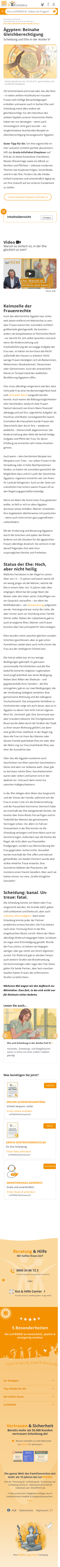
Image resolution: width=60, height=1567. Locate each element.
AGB (14, 1510)
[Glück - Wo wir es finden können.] (51, 1510)
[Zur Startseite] (18, 4)
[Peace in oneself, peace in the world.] (5, 1313)
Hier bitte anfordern (19, 1151)
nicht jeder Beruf (18, 395)
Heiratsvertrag (35, 605)
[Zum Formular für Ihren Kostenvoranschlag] (12, 1137)
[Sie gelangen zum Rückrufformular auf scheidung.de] (12, 1177)
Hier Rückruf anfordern (22, 1191)
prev (5, 1036)
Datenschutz (26, 1510)
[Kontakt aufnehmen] (48, 4)
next (55, 1036)
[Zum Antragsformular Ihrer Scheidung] (12, 1096)
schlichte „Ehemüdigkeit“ (17, 915)
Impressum (42, 1510)
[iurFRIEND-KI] (43, 4)
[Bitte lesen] (8, 4)
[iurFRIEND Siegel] (17, 1456)
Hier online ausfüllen (20, 1111)
